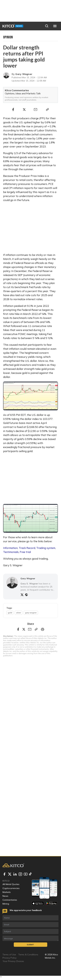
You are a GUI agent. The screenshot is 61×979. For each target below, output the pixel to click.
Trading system (45, 548)
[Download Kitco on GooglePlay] (51, 903)
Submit (30, 944)
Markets (7, 892)
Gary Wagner (23, 74)
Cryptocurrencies (11, 888)
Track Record (27, 548)
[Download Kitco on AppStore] (38, 903)
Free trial (25, 552)
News (5, 896)
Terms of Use (9, 954)
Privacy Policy (9, 957)
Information (10, 548)
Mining (6, 903)
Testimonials (11, 552)
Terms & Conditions (28, 954)
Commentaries (10, 899)
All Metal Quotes (11, 884)
